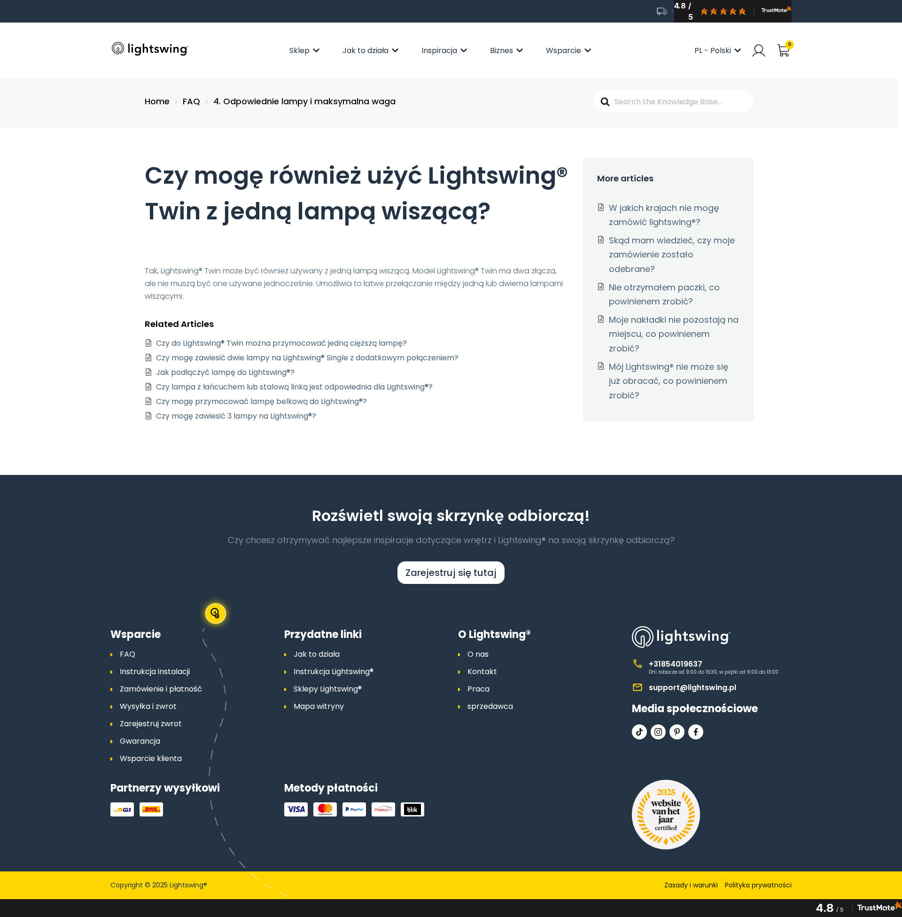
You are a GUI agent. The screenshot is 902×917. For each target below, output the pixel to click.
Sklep (299, 50)
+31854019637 (675, 664)
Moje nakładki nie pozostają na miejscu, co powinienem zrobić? (674, 334)
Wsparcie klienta (151, 758)
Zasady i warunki (691, 885)
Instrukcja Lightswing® (333, 671)
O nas (478, 654)
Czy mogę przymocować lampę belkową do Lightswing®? (261, 401)
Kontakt (482, 671)
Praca (478, 689)
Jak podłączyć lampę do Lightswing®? (225, 372)
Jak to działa (365, 50)
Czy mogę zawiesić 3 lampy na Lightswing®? (236, 416)
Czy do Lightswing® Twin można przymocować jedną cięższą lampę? (281, 343)
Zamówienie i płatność (161, 689)
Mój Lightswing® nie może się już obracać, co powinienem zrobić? (668, 381)
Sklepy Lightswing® (328, 689)
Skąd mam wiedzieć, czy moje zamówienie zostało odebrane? (672, 254)
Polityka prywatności (758, 885)
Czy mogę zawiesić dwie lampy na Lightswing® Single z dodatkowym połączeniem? (307, 357)
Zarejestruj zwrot (151, 723)
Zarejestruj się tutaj (451, 572)
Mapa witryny (319, 706)
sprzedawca (490, 706)
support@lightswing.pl (692, 687)
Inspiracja (439, 50)
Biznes (501, 50)
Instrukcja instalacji (155, 671)
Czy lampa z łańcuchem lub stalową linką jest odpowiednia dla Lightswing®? (294, 386)
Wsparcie (563, 50)
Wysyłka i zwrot (148, 706)
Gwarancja (140, 741)
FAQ (127, 654)
